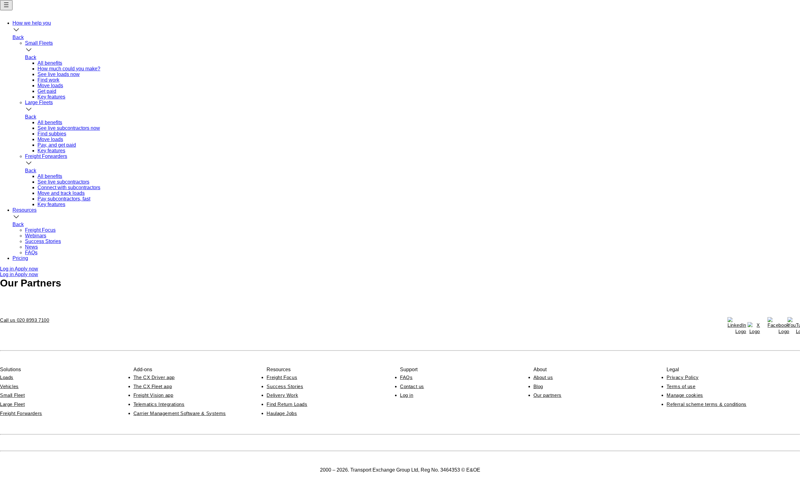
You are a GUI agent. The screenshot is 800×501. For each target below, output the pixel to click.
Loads (6, 377)
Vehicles (9, 386)
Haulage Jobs (282, 413)
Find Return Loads (287, 404)
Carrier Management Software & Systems (179, 413)
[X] (754, 328)
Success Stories (285, 386)
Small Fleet (12, 395)
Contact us (412, 386)
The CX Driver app (154, 377)
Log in (406, 395)
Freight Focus (282, 377)
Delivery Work (282, 395)
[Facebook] (774, 323)
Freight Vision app (153, 395)
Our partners (547, 395)
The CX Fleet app (152, 386)
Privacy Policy (682, 377)
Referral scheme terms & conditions (706, 404)
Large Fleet (12, 404)
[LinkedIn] (734, 323)
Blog (538, 386)
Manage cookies (685, 395)
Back (18, 37)
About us (543, 377)
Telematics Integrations (159, 404)
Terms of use (681, 386)
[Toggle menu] (6, 5)
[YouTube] (794, 323)
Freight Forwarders (21, 413)
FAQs (406, 377)
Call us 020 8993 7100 (24, 320)
